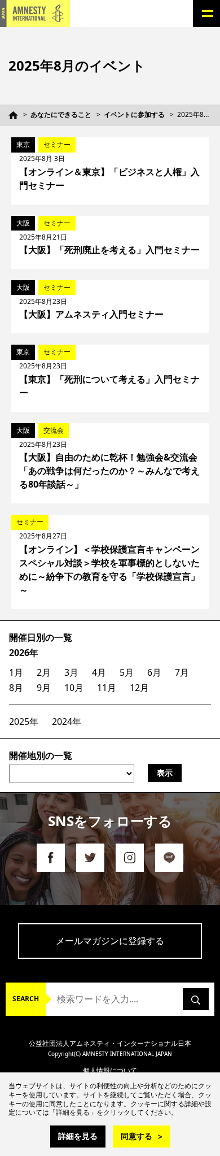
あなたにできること (60, 114)
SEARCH (25, 998)
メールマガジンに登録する (110, 941)
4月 (99, 672)
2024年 (66, 721)
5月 (127, 672)
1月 (16, 672)
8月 (16, 687)
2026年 (23, 652)
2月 (44, 672)
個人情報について (110, 1070)
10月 (73, 687)
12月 (139, 687)
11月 (106, 687)
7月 (182, 672)
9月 (44, 687)
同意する (136, 1136)
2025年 (23, 721)
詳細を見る (78, 1136)
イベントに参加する (134, 114)
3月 (71, 672)
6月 (154, 672)
